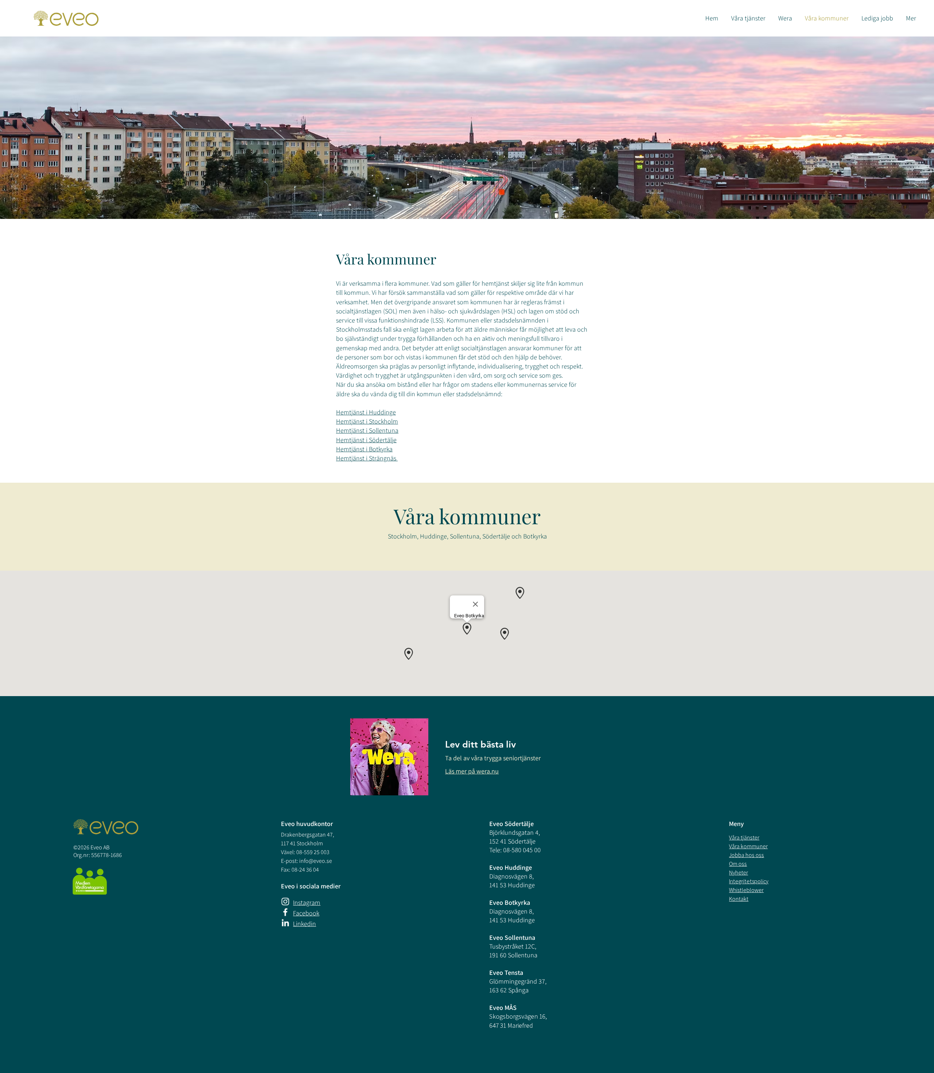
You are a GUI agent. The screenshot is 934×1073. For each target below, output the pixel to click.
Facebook (306, 913)
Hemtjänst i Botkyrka (364, 449)
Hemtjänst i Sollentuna (367, 430)
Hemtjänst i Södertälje (366, 440)
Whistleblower (746, 890)
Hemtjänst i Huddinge (366, 412)
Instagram (306, 902)
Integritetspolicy (748, 881)
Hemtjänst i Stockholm (367, 421)
